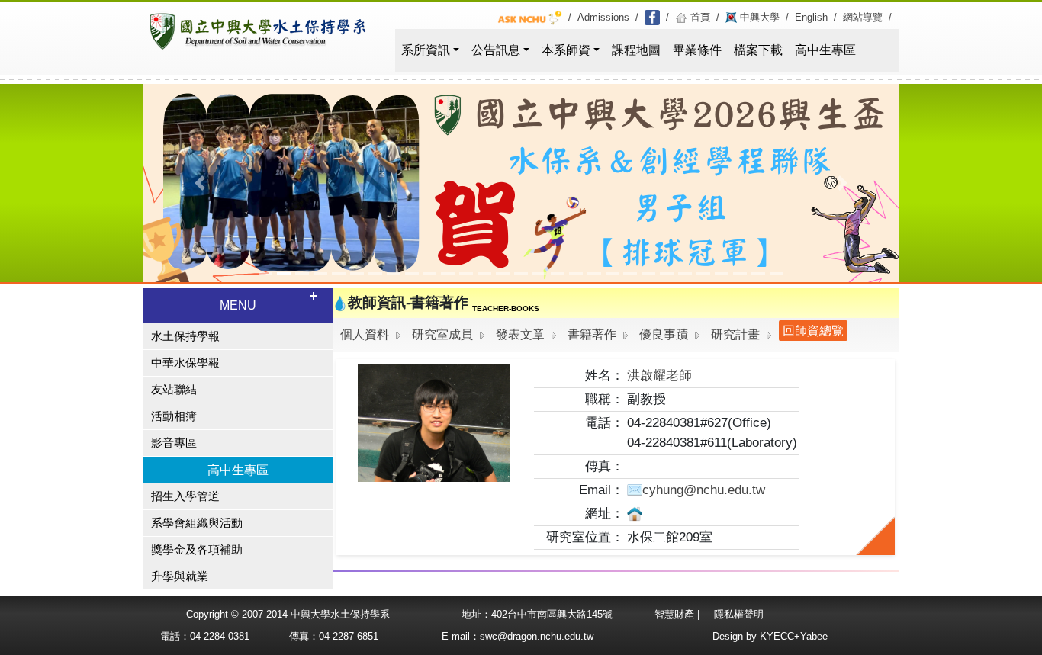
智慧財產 (675, 614)
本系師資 (566, 49)
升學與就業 (179, 576)
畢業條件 (697, 49)
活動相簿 (174, 416)
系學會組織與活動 (197, 523)
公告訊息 (495, 49)
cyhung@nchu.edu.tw (703, 489)
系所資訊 (425, 49)
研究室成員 (442, 334)
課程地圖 (636, 49)
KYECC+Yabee (794, 636)
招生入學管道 (185, 496)
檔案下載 (758, 49)
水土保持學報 (185, 336)
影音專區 (174, 443)
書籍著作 (592, 334)
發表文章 (520, 334)
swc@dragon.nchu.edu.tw (536, 636)
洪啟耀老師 (659, 375)
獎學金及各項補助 (197, 550)
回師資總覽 (813, 330)
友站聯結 (174, 390)
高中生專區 (825, 49)
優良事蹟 (663, 334)
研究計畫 (735, 334)
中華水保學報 (185, 363)
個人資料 (364, 334)
